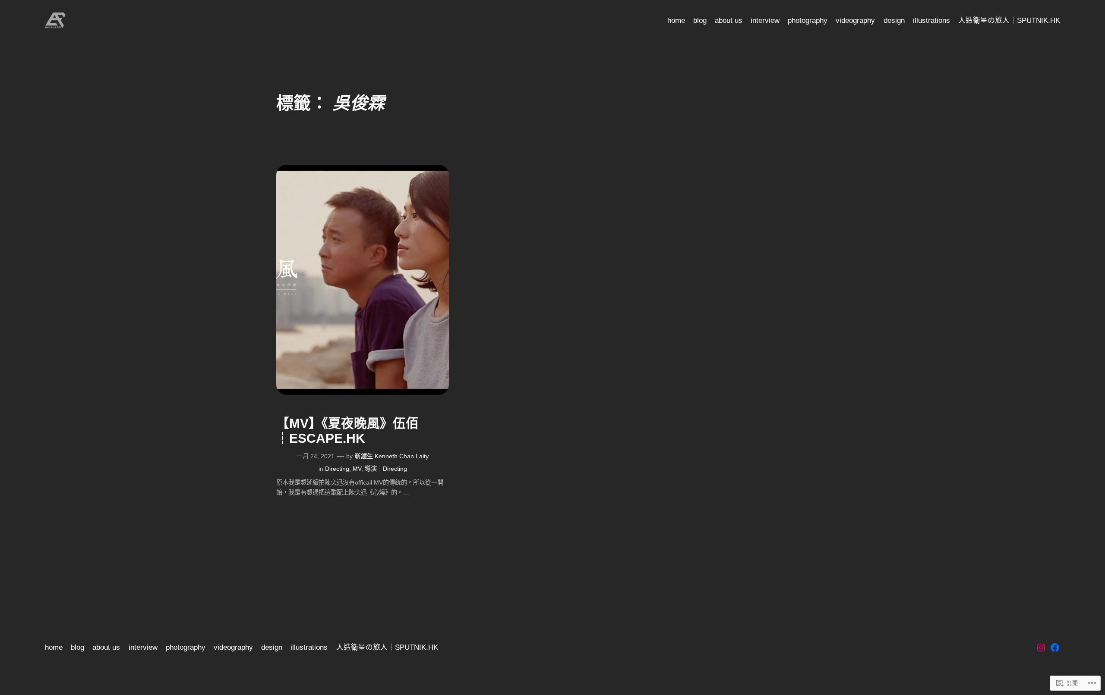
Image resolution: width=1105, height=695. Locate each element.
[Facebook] (1055, 647)
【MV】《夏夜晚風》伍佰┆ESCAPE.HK (347, 431)
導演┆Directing (386, 468)
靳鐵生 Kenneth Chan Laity (392, 456)
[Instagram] (1041, 647)
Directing (337, 468)
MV (357, 468)
